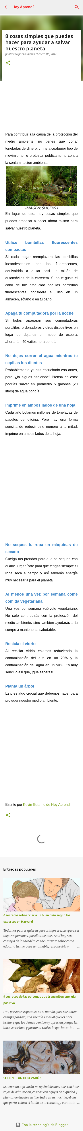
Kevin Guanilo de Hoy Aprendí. (47, 804)
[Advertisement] (41, 100)
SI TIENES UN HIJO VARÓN (22, 1078)
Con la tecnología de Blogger (44, 1125)
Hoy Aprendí (22, 7)
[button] (8, 63)
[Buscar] (76, 7)
